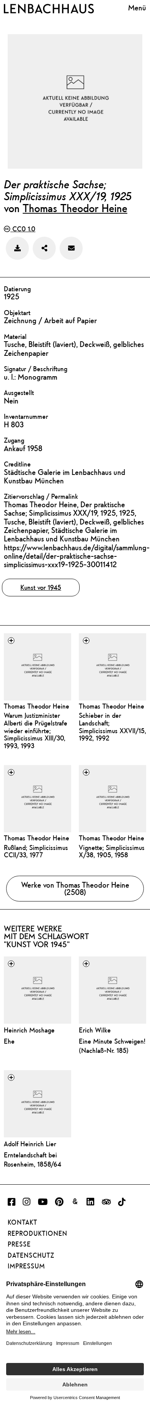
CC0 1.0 (22, 229)
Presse (19, 1244)
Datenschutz (31, 1255)
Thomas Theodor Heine (75, 207)
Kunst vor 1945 (40, 587)
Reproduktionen (37, 1233)
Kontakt (22, 1222)
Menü (137, 7)
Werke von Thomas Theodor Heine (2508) (75, 888)
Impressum (26, 1266)
